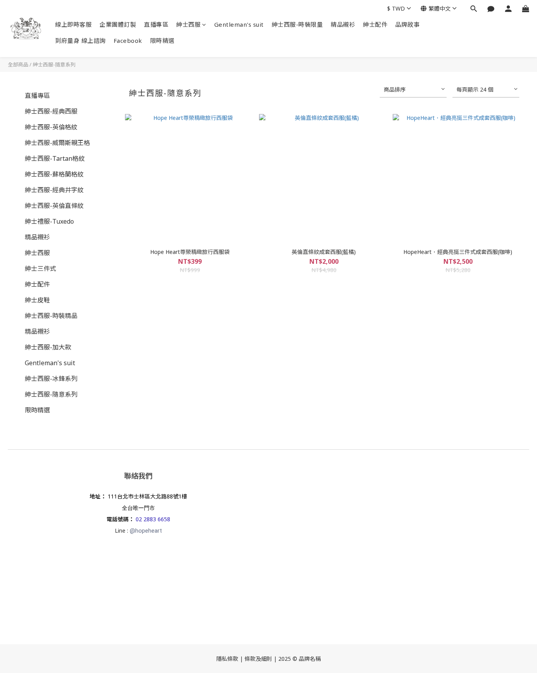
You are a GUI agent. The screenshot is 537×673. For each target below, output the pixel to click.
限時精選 (162, 40)
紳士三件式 (40, 268)
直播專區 (156, 24)
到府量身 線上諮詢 (80, 40)
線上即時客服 (73, 24)
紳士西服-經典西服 (51, 111)
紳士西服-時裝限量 (297, 24)
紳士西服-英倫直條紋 (54, 205)
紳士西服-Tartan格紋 (55, 158)
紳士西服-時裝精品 (51, 315)
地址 (95, 496)
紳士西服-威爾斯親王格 (57, 142)
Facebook (128, 40)
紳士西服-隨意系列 (54, 64)
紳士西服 (188, 24)
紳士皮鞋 (37, 300)
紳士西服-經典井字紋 (54, 190)
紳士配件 (375, 24)
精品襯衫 (343, 24)
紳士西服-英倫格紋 (51, 127)
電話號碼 (118, 519)
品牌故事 (407, 24)
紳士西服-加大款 (48, 347)
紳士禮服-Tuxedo (49, 221)
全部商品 (18, 64)
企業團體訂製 (117, 24)
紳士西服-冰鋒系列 (51, 378)
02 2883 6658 (153, 519)
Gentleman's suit (239, 24)
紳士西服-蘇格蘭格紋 (54, 174)
